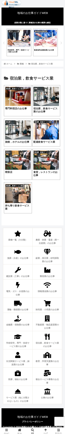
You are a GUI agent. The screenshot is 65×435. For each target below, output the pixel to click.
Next (61, 43)
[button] (57, 369)
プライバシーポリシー (32, 421)
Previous (3, 43)
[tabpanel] (19, 42)
